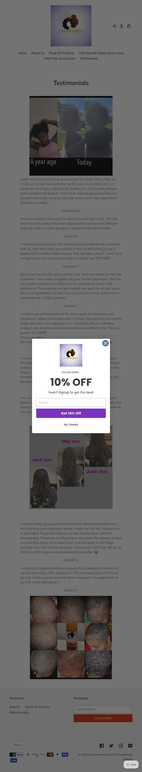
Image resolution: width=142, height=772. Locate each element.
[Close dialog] (106, 343)
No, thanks (71, 425)
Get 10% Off (71, 413)
